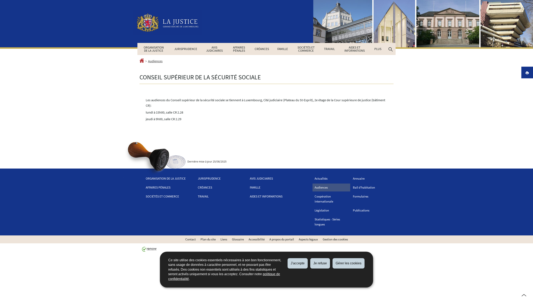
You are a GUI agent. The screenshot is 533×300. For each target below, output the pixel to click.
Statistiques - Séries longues (327, 221)
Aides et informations (354, 48)
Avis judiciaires (214, 48)
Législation (322, 210)
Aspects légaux (308, 239)
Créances (262, 49)
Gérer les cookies (348, 263)
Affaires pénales (239, 48)
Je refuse (320, 263)
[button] (391, 49)
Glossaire (238, 239)
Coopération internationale (324, 198)
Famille (282, 49)
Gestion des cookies (335, 239)
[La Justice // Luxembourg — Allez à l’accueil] (167, 22)
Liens (223, 239)
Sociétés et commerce (306, 48)
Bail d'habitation (364, 187)
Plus (377, 49)
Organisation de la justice (154, 48)
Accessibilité (257, 239)
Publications (361, 210)
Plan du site (208, 239)
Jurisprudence (185, 49)
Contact (190, 239)
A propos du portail (281, 239)
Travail (329, 49)
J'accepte (298, 263)
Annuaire (359, 178)
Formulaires (360, 196)
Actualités (321, 178)
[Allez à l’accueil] (141, 61)
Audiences (155, 61)
